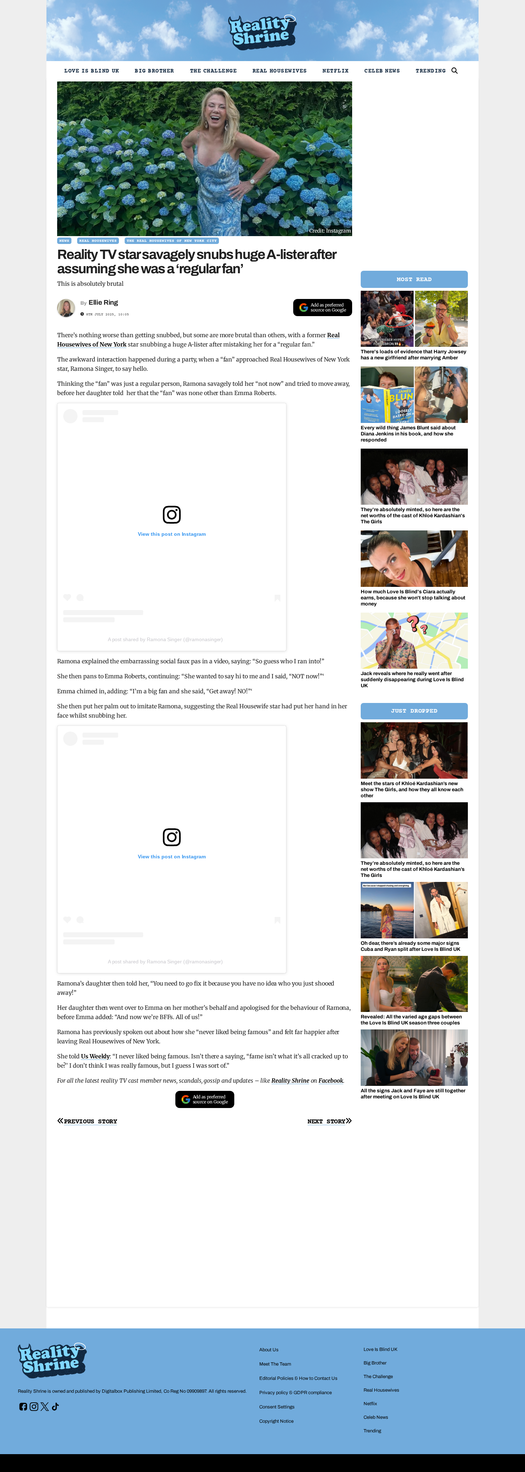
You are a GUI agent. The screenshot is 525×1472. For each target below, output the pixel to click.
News (64, 241)
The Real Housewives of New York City (172, 241)
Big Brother (154, 71)
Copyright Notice (276, 1421)
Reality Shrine (290, 1080)
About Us (269, 1349)
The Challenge (213, 71)
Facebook (331, 1080)
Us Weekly (95, 1056)
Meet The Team (275, 1364)
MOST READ (414, 279)
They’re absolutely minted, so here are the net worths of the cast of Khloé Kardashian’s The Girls (413, 869)
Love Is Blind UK (91, 71)
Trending (431, 71)
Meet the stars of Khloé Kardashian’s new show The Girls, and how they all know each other (412, 789)
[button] (454, 71)
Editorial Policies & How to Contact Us (298, 1378)
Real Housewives (279, 71)
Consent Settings (277, 1406)
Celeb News (382, 71)
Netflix (335, 71)
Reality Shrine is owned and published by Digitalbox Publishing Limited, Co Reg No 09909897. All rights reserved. (132, 1391)
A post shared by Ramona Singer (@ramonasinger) (165, 639)
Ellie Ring (103, 302)
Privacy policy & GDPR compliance (295, 1392)
